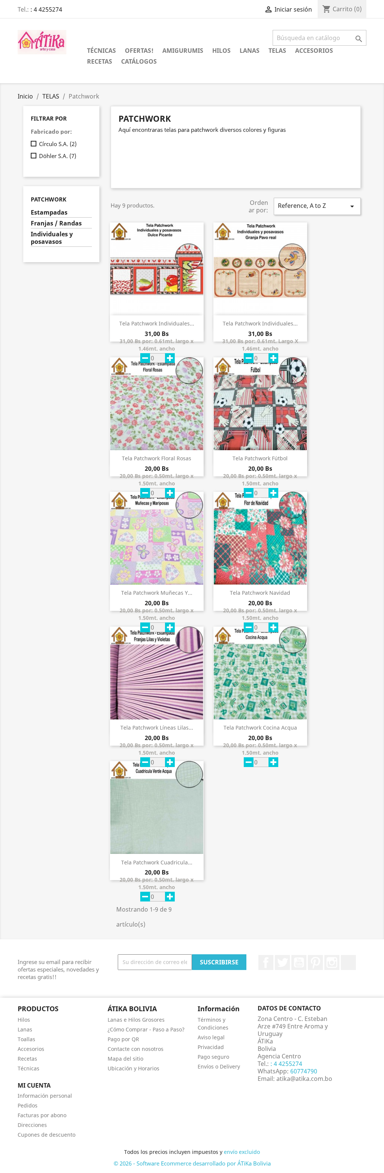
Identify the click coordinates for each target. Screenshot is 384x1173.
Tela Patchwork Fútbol (260, 458)
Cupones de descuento (46, 1134)
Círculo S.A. (57, 144)
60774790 (303, 1071)
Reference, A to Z (317, 206)
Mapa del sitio (125, 1058)
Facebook (265, 962)
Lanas (25, 1029)
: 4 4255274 (46, 9)
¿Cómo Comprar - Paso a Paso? (146, 1029)
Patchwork (48, 199)
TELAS (277, 50)
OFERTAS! (139, 50)
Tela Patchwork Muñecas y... (156, 592)
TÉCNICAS (101, 50)
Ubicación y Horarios (133, 1068)
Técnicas (28, 1068)
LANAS (250, 50)
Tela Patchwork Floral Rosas (156, 458)
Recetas (27, 1058)
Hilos (24, 1019)
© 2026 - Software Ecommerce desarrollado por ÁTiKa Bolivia (192, 1163)
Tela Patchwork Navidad (260, 592)
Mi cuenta (34, 1085)
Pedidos (28, 1105)
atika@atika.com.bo (304, 1079)
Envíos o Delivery (219, 1066)
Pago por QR (123, 1039)
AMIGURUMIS (182, 50)
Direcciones (32, 1124)
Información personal (45, 1095)
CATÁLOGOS (139, 61)
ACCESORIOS (314, 50)
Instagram (331, 962)
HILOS (221, 50)
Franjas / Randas (56, 223)
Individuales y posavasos (52, 238)
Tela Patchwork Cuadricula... (156, 862)
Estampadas (49, 212)
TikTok (348, 962)
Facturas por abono (42, 1115)
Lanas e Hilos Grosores (136, 1019)
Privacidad (211, 1047)
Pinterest (315, 962)
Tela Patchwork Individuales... (156, 323)
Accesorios (31, 1048)
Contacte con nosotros (136, 1048)
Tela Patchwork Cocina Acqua (260, 727)
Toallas (26, 1039)
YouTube (298, 962)
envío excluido (242, 1151)
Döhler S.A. (57, 156)
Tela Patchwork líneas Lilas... (156, 727)
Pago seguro (213, 1056)
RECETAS (99, 61)
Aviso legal (211, 1037)
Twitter (282, 962)
